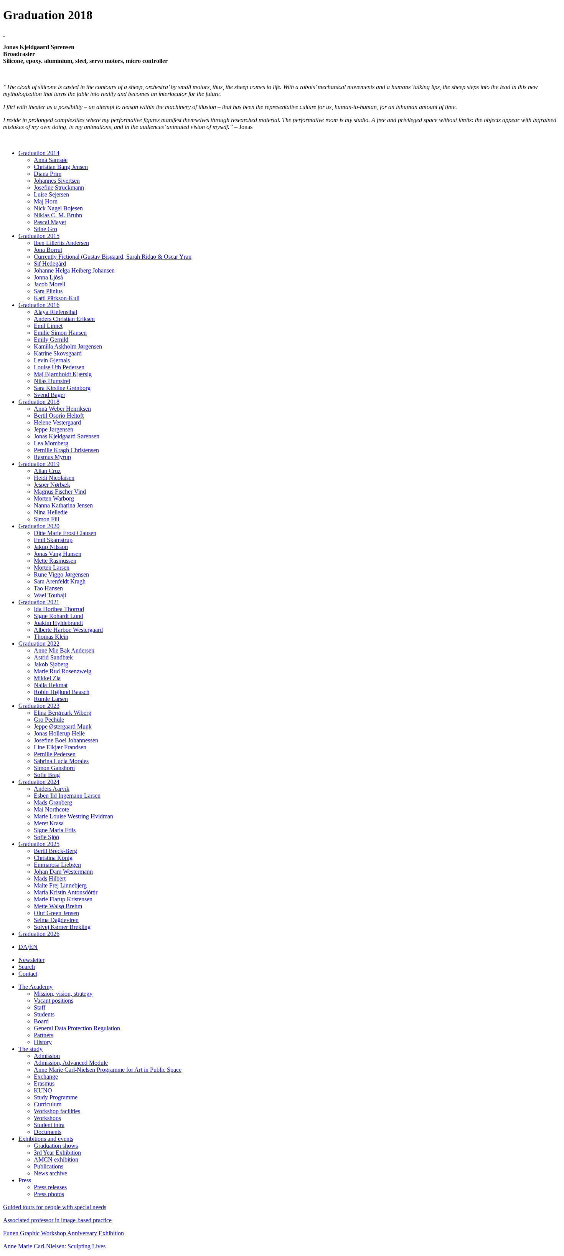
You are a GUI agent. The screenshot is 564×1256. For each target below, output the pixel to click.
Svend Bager (49, 395)
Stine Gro (45, 229)
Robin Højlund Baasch (61, 692)
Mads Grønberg (53, 802)
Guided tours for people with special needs (54, 1207)
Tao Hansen (48, 588)
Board (41, 1021)
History (43, 1042)
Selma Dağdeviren (56, 920)
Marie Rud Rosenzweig (62, 671)
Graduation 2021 (38, 602)
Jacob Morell (49, 284)
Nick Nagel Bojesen (58, 208)
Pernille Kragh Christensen (66, 450)
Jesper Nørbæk (52, 484)
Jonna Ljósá (48, 277)
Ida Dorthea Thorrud (59, 609)
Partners (43, 1035)
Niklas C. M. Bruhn (58, 215)
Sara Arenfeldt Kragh (60, 581)
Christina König (53, 857)
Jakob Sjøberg (51, 664)
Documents (47, 1132)
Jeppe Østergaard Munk (63, 726)
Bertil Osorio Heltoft (59, 415)
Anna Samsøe (51, 160)
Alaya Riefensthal (55, 312)
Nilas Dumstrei (52, 381)
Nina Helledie (51, 512)
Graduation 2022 (38, 643)
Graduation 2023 (38, 705)
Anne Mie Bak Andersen (64, 650)
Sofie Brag (47, 775)
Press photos (49, 1194)
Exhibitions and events (45, 1138)
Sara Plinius (48, 291)
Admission (47, 1056)
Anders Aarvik (51, 788)
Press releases (50, 1187)
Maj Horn (46, 201)
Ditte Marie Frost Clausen (65, 533)
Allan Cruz (47, 471)
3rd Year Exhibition (57, 1152)
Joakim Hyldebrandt (58, 623)
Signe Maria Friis (55, 830)
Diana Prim (47, 173)
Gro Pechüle (49, 719)
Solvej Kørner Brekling (62, 927)
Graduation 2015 (38, 236)
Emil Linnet (48, 325)
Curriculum (47, 1104)
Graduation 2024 (38, 781)
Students (44, 1014)
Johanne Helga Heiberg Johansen (74, 270)
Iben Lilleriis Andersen (61, 243)
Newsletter (31, 960)
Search (26, 966)
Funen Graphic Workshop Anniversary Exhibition (63, 1233)
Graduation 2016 (38, 305)
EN (33, 947)
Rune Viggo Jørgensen (61, 574)
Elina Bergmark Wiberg (62, 712)
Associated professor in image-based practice (57, 1220)
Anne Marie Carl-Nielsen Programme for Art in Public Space (107, 1069)
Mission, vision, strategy (63, 993)
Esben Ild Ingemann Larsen (67, 795)
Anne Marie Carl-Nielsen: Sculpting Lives (54, 1246)
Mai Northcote (51, 809)
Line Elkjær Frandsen (60, 747)
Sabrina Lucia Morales (61, 761)
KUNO (43, 1090)
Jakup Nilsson (51, 547)
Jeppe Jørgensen (53, 429)
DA (23, 947)
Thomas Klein (51, 636)
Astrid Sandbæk (53, 657)
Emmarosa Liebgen (57, 864)
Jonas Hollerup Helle (59, 733)
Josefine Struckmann (59, 187)
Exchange (46, 1076)
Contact (27, 973)
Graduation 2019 (38, 464)
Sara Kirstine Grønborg (62, 388)
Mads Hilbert (50, 878)
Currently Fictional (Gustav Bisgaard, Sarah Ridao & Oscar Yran (112, 256)
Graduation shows (56, 1145)
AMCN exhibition (56, 1159)
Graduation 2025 (38, 844)
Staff (39, 1007)
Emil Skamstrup (53, 540)
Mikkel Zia (47, 678)
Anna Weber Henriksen (62, 408)
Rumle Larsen (51, 699)
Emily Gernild (51, 339)
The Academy (35, 986)
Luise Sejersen (51, 194)
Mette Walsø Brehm (58, 906)
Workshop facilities (57, 1111)
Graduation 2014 (38, 153)
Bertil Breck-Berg (55, 851)
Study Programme (56, 1097)
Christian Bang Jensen (61, 167)
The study (30, 1049)
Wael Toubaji (50, 595)
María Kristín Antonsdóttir (65, 892)
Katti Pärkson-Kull (56, 298)
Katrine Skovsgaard (58, 353)
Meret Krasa (49, 823)
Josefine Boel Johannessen (66, 740)
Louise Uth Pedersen (59, 367)
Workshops (47, 1118)
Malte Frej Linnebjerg (60, 885)
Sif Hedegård (50, 263)
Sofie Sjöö (46, 837)
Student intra (49, 1125)
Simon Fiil (46, 519)
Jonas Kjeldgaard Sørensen (66, 436)
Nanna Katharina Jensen (63, 505)
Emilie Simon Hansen (60, 332)
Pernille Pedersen (55, 754)
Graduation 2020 (38, 526)
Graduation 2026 (38, 933)
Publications (48, 1166)
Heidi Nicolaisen (54, 477)
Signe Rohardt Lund (58, 616)
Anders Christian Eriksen (64, 319)
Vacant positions (53, 1000)
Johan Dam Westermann (63, 871)
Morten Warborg (54, 498)
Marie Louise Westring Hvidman (73, 816)
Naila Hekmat (51, 685)
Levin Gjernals (52, 360)
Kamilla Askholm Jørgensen (68, 346)
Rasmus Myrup (52, 457)
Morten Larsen (51, 567)
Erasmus (44, 1083)
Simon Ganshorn (54, 768)
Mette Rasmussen (55, 560)
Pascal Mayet (50, 222)
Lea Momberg (51, 443)
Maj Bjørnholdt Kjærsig (63, 374)
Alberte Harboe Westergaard (68, 629)
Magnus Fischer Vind (60, 491)
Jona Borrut (48, 249)
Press (24, 1180)
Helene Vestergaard (57, 422)
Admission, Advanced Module (71, 1062)
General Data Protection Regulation (77, 1028)
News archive (50, 1173)
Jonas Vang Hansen (57, 553)
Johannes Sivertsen (57, 180)
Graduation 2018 (38, 401)
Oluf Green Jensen (56, 913)
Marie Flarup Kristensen (63, 899)
